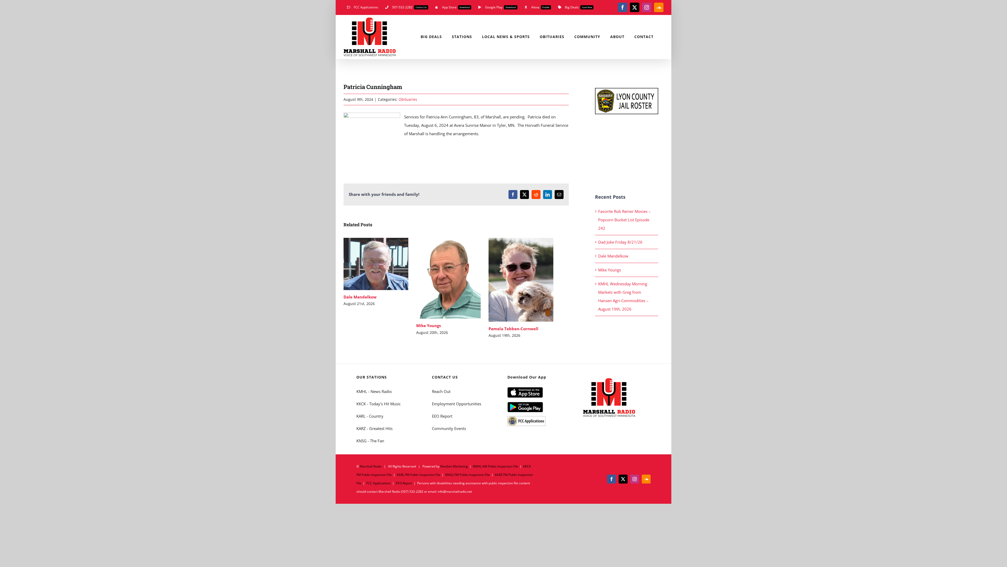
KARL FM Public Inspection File (418, 474)
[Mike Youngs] (448, 278)
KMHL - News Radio (374, 391)
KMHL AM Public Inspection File (495, 466)
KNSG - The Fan (370, 440)
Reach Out (441, 391)
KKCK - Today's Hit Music (378, 403)
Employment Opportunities (456, 403)
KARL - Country (369, 416)
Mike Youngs (441, 278)
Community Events (449, 428)
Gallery (383, 264)
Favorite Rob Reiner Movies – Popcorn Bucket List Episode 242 (624, 220)
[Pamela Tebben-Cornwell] (521, 280)
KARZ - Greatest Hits (374, 428)
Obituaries (408, 99)
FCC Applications (378, 483)
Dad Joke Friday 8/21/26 (620, 242)
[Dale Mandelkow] (376, 264)
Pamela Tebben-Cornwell (513, 280)
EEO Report (442, 416)
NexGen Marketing (454, 466)
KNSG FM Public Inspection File (467, 474)
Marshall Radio (371, 466)
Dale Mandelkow (368, 264)
